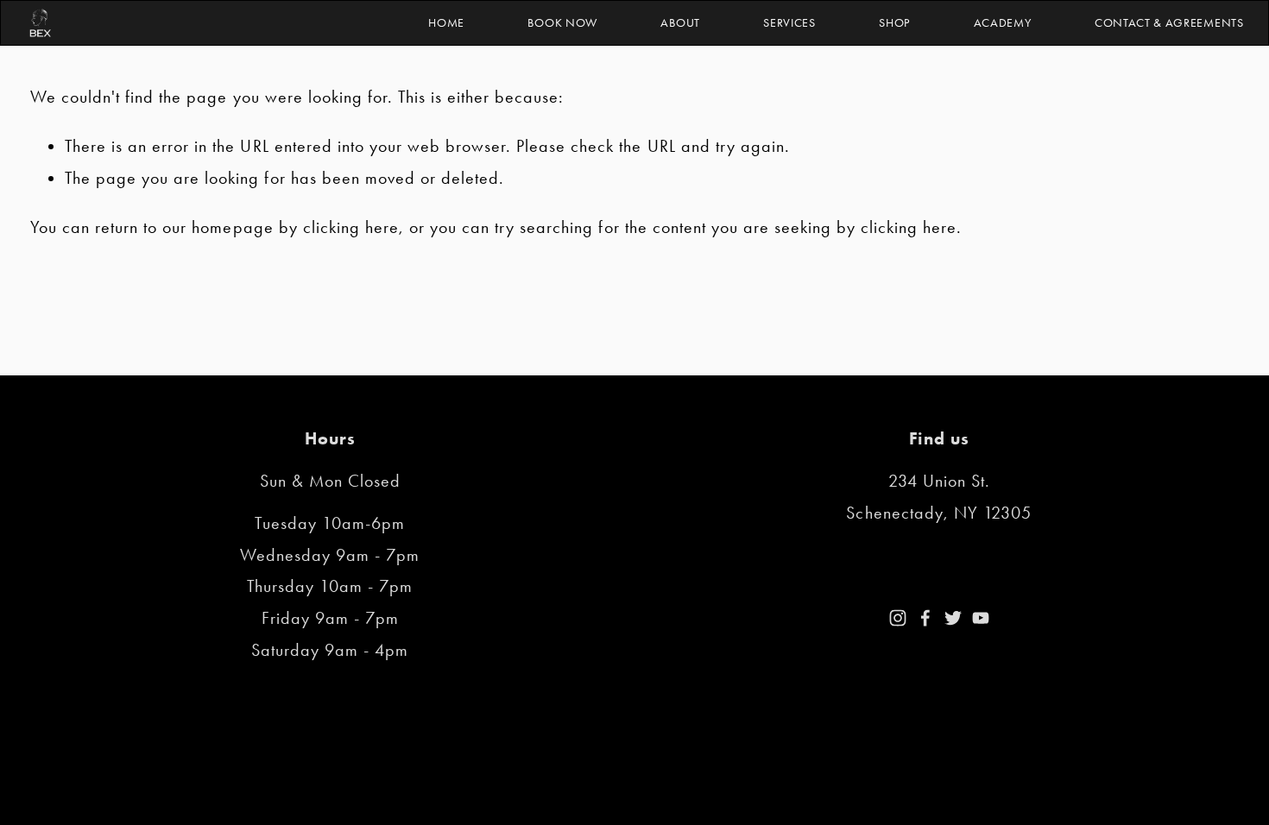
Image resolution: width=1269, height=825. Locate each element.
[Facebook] (925, 618)
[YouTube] (980, 618)
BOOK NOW (562, 22)
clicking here (351, 227)
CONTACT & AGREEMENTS (1169, 22)
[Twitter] (953, 618)
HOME (446, 22)
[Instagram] (897, 618)
